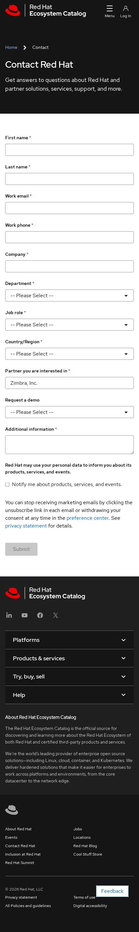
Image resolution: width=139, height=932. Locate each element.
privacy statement (26, 525)
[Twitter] (55, 617)
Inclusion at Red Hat (23, 854)
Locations (82, 837)
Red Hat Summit (19, 862)
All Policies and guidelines (28, 905)
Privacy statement (21, 897)
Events (11, 837)
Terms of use (84, 897)
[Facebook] (40, 617)
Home (11, 47)
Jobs (77, 829)
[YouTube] (24, 617)
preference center (88, 518)
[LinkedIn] (9, 617)
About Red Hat (18, 829)
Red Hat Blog (85, 845)
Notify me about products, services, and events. (67, 484)
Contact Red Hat (20, 845)
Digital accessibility (90, 905)
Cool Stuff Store (87, 854)
